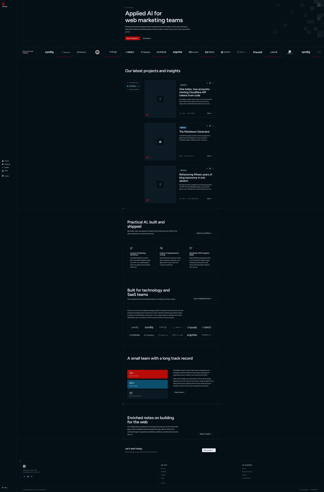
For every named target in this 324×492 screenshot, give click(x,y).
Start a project (208, 450)
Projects (163, 468)
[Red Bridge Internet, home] (24, 466)
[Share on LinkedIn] (210, 83)
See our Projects (132, 38)
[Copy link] (213, 83)
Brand (243, 468)
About (162, 478)
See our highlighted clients (202, 298)
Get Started (146, 38)
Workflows (164, 471)
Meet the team (179, 392)
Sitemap (244, 475)
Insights (163, 475)
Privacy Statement (304, 489)
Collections (313, 489)
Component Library (247, 471)
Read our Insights (205, 434)
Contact (163, 483)
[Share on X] (207, 83)
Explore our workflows (203, 233)
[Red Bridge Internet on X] (24, 476)
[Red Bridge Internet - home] (8, 5)
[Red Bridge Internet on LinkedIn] (28, 476)
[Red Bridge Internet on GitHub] (31, 476)
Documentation (246, 478)
